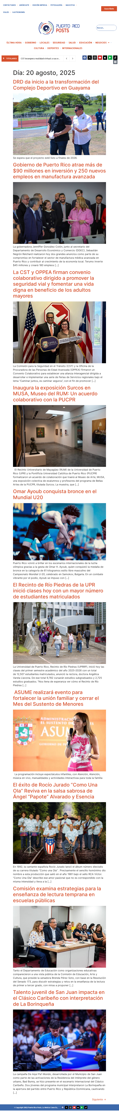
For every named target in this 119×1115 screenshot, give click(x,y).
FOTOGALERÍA (56, 5)
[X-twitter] (90, 57)
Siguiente (99, 1099)
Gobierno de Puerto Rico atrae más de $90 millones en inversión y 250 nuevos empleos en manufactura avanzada (59, 171)
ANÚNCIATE (24, 5)
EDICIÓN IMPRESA (40, 5)
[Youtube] (100, 57)
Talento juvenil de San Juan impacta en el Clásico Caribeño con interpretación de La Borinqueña (59, 998)
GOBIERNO (30, 42)
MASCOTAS (70, 5)
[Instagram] (95, 57)
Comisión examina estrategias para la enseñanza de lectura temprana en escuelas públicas (57, 894)
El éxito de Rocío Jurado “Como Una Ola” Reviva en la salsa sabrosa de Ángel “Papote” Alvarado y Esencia (55, 791)
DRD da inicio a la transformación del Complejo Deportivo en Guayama (56, 85)
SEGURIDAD (59, 42)
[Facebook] (84, 57)
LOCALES (44, 42)
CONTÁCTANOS (9, 5)
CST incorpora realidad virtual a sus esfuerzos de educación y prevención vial (60, 58)
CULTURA (39, 48)
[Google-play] (110, 57)
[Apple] (105, 57)
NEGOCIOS (100, 42)
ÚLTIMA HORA (14, 42)
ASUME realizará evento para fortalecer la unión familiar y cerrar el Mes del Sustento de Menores (56, 698)
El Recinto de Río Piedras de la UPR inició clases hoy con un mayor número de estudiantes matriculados (58, 591)
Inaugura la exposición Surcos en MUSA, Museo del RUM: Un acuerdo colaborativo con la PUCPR (55, 394)
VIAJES (6, 12)
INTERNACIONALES (72, 48)
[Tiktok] (115, 57)
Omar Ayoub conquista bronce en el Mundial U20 (55, 494)
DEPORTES (53, 48)
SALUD (72, 42)
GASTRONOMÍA (18, 12)
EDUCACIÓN (85, 42)
